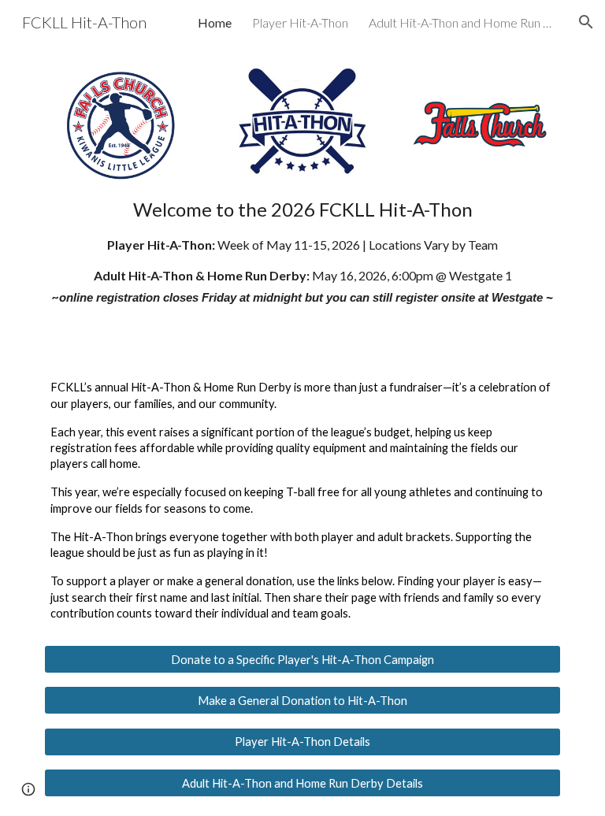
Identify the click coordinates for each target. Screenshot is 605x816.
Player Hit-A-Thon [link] (300, 22)
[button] (586, 22)
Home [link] (215, 22)
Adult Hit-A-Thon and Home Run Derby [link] (463, 22)
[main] (302, 250)
